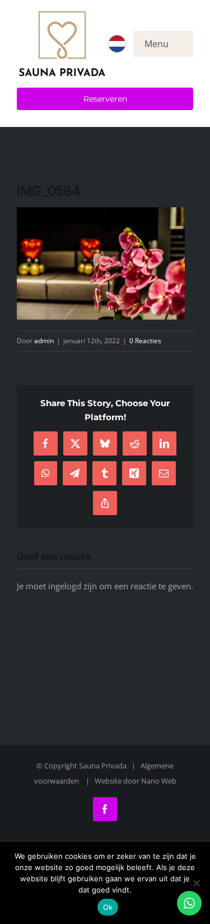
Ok (108, 907)
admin (44, 340)
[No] (196, 883)
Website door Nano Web (135, 781)
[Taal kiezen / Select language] (117, 44)
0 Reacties (145, 340)
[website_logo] (62, 15)
